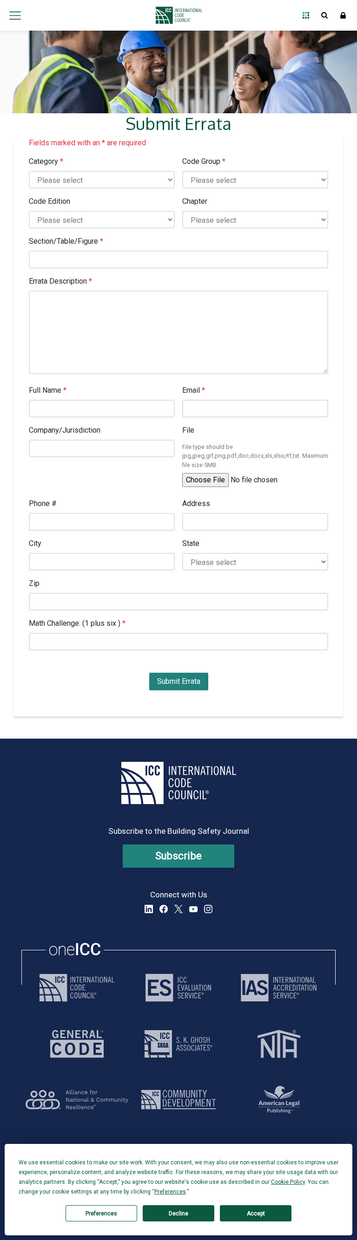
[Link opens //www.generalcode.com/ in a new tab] (77, 1043)
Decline (178, 1213)
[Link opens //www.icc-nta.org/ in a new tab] (279, 1043)
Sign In (343, 15)
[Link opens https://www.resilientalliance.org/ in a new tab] (77, 1099)
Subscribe (178, 856)
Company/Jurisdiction (64, 430)
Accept (256, 1213)
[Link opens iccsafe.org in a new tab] (77, 988)
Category (46, 161)
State (190, 543)
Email (193, 390)
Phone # (43, 503)
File (188, 430)
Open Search (324, 15)
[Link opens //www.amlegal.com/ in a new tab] (278, 1099)
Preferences (101, 1213)
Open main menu (15, 15)
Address (196, 503)
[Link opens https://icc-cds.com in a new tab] (178, 1099)
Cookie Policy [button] (288, 1182)
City (35, 543)
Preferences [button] (170, 1191)
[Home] (176, 15)
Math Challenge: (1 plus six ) (77, 623)
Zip (34, 583)
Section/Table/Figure (66, 241)
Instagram (208, 909)
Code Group (203, 161)
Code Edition (49, 201)
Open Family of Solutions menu (306, 15)
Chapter (194, 201)
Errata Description (60, 281)
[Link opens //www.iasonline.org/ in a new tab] (279, 988)
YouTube (193, 909)
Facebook (163, 909)
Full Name (47, 390)
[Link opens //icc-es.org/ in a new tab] (178, 988)
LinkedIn (148, 909)
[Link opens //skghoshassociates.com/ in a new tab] (178, 1043)
